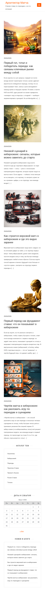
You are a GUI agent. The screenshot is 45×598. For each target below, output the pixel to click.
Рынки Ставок (12, 477)
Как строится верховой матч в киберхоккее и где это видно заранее (21, 239)
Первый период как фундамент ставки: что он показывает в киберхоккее (22, 324)
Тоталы (9, 482)
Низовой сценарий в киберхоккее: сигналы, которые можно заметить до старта (22, 154)
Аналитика (11, 453)
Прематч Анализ (13, 473)
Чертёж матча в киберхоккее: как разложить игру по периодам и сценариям (21, 409)
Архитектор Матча (16, 2)
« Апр (22, 531)
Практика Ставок (13, 468)
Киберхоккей (11, 458)
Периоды (10, 463)
